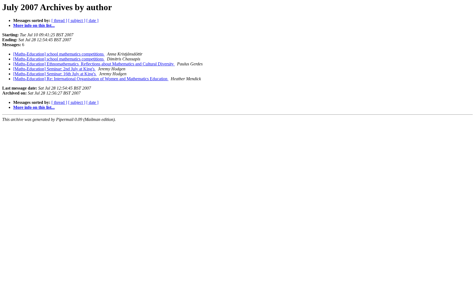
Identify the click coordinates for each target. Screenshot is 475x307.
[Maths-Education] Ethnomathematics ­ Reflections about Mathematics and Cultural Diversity (94, 64)
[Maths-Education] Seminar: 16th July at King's (55, 73)
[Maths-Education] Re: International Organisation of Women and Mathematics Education (91, 78)
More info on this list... (34, 25)
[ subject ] (76, 20)
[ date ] (92, 20)
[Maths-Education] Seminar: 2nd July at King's (54, 69)
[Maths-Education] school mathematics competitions (59, 54)
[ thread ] (59, 20)
